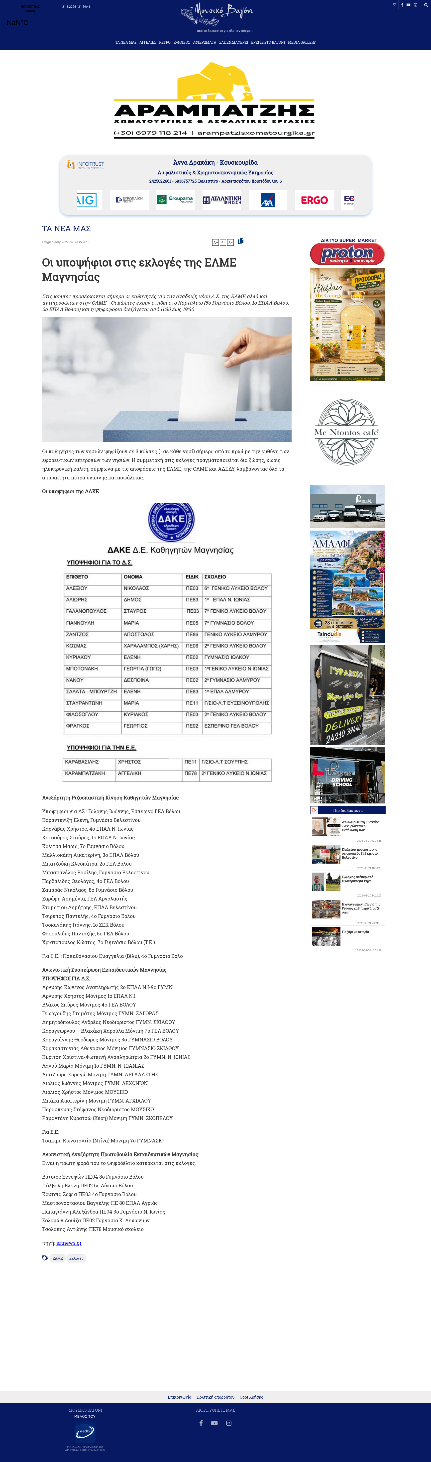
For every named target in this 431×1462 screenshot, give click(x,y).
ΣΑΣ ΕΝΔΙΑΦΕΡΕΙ (233, 42)
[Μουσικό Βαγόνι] (167, 643)
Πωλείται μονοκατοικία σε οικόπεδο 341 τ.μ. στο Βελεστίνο (360, 853)
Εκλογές (76, 1258)
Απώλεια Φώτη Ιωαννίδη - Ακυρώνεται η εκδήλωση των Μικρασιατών (361, 828)
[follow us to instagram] (416, 4)
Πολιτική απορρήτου (216, 1397)
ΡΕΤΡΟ (165, 42)
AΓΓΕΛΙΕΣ (147, 42)
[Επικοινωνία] (395, 4)
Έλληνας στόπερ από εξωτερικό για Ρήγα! (357, 879)
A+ (215, 242)
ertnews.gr (69, 1242)
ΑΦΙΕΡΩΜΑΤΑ (204, 42)
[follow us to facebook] (402, 4)
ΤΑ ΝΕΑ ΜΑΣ (125, 42)
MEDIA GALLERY (302, 42)
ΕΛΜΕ (58, 1258)
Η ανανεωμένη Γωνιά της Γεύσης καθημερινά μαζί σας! (361, 908)
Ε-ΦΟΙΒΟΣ (182, 42)
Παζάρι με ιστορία (355, 932)
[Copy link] (241, 241)
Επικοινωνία (179, 1397)
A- (223, 242)
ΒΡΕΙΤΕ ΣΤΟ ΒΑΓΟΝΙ (268, 42)
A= (230, 242)
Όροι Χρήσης (251, 1397)
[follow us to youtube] (408, 4)
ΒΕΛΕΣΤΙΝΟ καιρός (30, 18)
